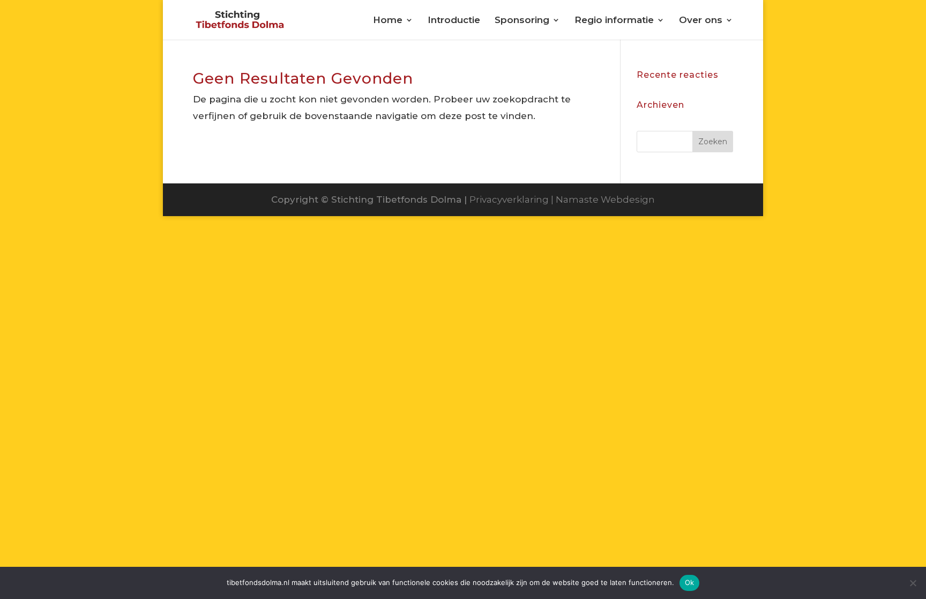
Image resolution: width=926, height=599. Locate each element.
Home (387, 20)
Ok (689, 582)
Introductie (454, 20)
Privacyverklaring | (512, 199)
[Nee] (912, 583)
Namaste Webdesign (605, 199)
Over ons (700, 20)
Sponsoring (522, 20)
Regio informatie (614, 20)
